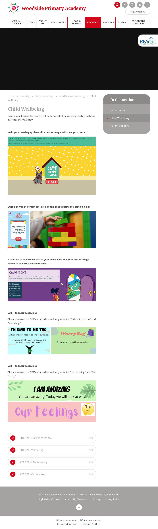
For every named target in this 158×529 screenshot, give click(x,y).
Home (11, 96)
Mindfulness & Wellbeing (72, 96)
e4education (113, 494)
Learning (24, 96)
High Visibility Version (49, 499)
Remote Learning (44, 96)
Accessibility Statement (76, 499)
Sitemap (96, 499)
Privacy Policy (112, 499)
